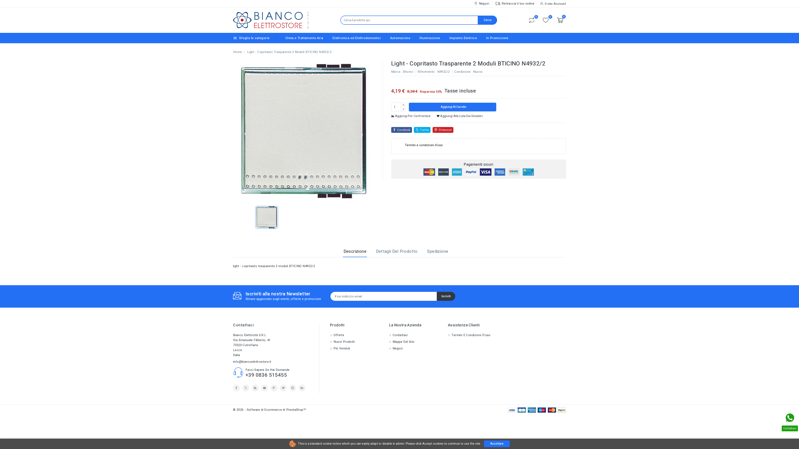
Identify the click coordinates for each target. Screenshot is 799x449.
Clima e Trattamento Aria (304, 38)
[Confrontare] (532, 20)
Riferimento (426, 71)
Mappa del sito (403, 341)
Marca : (396, 71)
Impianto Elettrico (463, 38)
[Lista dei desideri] (545, 20)
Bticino (408, 71)
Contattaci (243, 325)
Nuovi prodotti (344, 341)
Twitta (424, 130)
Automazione (400, 38)
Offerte (338, 335)
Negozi (397, 348)
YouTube (264, 388)
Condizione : (463, 71)
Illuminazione (429, 38)
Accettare (497, 444)
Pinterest (445, 130)
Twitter (245, 388)
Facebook (236, 388)
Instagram (292, 388)
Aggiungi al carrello (453, 107)
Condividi (403, 130)
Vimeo (283, 388)
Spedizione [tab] (437, 251)
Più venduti (341, 348)
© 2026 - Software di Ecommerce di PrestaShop (269, 409)
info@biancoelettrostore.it (252, 361)
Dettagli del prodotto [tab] (397, 251)
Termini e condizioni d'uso (471, 335)
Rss (255, 388)
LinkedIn (302, 388)
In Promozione (497, 38)
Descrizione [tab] (355, 251)
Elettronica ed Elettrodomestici (357, 38)
